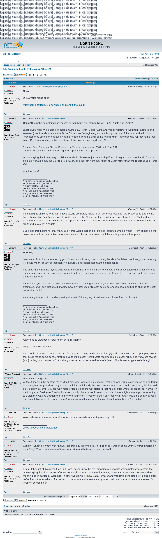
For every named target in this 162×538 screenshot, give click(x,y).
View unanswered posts (10, 62)
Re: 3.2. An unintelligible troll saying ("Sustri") (54, 118)
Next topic (153, 79)
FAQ (145, 54)
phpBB (75, 537)
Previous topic (141, 79)
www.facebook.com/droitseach (40, 427)
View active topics (23, 62)
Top (5, 114)
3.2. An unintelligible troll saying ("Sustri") (27, 69)
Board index (9, 65)
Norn (19, 65)
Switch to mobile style (81, 535)
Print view (8, 79)
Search (155, 54)
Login (7, 54)
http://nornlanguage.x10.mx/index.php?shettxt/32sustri (54, 104)
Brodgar (27, 65)
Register (18, 54)
